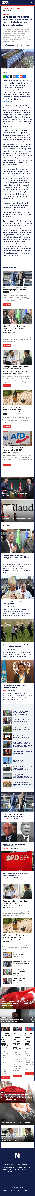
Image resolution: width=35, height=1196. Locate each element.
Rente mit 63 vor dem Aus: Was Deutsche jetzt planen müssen (15, 289)
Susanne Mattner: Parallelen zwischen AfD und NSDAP (14, 449)
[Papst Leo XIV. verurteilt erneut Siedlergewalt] (17, 587)
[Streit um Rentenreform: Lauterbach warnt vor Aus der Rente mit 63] (17, 861)
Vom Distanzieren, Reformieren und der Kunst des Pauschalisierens (22, 760)
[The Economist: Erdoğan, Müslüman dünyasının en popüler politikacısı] (17, 1029)
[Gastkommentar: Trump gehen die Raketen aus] (7, 752)
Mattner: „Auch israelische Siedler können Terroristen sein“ (16, 646)
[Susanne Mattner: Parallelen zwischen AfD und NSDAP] (17, 438)
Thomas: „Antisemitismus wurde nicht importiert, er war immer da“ (22, 784)
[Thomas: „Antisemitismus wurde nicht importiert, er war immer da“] (7, 784)
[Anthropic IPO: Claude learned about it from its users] (17, 511)
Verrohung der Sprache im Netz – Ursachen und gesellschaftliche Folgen (22, 768)
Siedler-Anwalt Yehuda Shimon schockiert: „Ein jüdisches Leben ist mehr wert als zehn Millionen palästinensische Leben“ (22, 744)
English (5, 490)
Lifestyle (5, 413)
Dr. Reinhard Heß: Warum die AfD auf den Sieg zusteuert (21, 736)
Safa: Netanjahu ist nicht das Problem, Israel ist (14, 687)
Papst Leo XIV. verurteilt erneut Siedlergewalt (15, 603)
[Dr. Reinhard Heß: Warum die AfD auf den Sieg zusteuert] (7, 736)
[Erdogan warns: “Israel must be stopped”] (17, 488)
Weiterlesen (7, 304)
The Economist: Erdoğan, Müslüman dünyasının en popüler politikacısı (17, 1039)
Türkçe (15, 1048)
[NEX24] (6, 45)
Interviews (3, 1017)
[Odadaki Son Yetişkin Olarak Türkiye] (29, 1029)
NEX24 (12, 45)
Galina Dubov (11, 413)
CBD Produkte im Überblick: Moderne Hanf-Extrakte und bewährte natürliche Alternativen (17, 409)
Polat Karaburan (5, 1045)
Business (5, 516)
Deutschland (15, 8)
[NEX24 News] (17, 1155)
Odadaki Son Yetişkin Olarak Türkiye (28, 1037)
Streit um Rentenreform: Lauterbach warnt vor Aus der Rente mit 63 (15, 874)
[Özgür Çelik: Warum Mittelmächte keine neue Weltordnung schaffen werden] (7, 776)
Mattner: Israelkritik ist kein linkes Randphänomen (21, 720)
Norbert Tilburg (14, 292)
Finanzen (5, 373)
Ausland (5, 332)
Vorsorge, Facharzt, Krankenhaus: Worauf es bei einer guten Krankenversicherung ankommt (15, 369)
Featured (5, 452)
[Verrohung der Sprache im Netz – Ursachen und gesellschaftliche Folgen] (7, 768)
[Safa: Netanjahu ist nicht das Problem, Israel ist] (17, 671)
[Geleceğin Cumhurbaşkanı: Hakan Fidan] (5, 1029)
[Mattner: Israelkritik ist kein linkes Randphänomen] (7, 720)
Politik (5, 8)
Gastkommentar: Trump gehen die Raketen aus (22, 752)
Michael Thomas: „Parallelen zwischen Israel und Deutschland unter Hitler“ (15, 328)
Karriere (3, 1120)
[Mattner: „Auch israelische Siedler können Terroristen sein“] (17, 630)
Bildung (3, 1092)
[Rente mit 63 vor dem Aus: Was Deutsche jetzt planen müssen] (17, 278)
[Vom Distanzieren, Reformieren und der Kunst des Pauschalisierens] (7, 760)
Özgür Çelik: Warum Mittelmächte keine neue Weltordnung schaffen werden (22, 776)
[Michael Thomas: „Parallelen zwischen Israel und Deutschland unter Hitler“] (17, 316)
